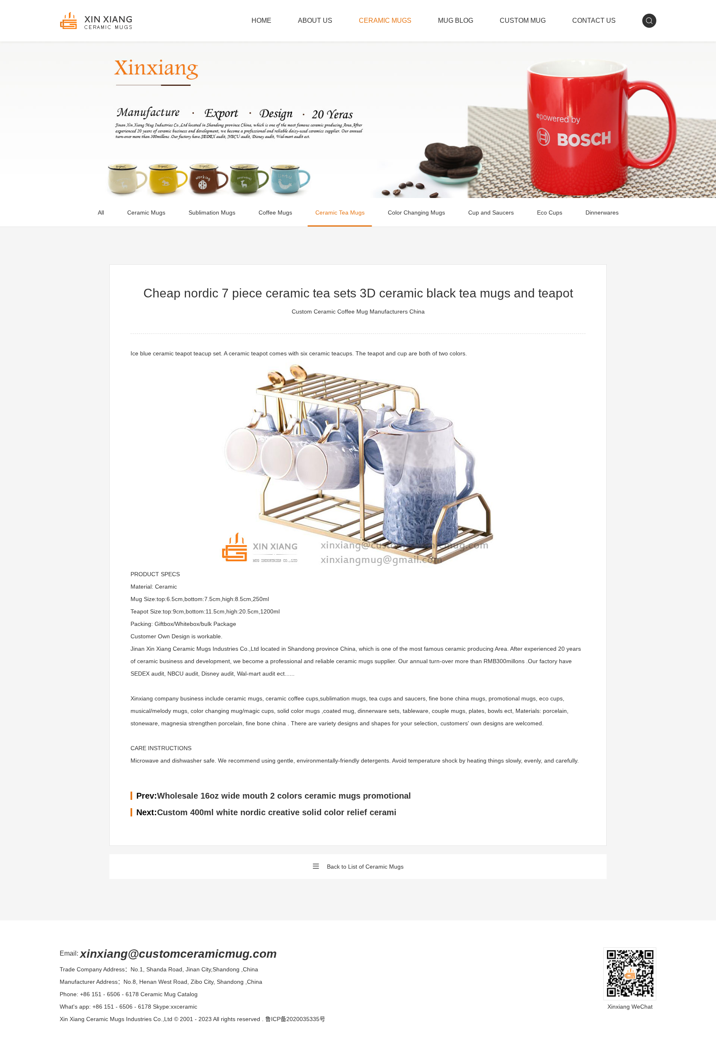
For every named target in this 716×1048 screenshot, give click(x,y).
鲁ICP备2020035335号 (295, 1019)
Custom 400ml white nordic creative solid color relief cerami (277, 812)
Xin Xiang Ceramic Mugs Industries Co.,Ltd (116, 1019)
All (101, 212)
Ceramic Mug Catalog (169, 994)
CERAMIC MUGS (385, 20)
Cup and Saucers (491, 212)
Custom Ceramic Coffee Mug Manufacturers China (358, 311)
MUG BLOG (455, 20)
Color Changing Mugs (416, 212)
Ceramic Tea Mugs (340, 212)
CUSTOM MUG (523, 20)
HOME (261, 20)
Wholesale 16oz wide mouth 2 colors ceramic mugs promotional (284, 795)
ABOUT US (315, 20)
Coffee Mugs (275, 212)
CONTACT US (594, 20)
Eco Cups (549, 212)
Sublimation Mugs (212, 212)
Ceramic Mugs (146, 212)
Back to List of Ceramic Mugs (365, 866)
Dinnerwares (602, 212)
